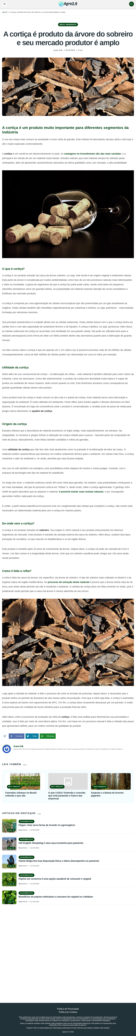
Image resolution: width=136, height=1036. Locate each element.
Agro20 (4, 12)
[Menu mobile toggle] (4, 4)
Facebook (19, 736)
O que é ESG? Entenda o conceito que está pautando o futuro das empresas (66, 795)
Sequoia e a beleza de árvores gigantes (107, 794)
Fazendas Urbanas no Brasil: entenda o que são (21, 794)
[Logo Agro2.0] (68, 4)
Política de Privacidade (68, 1009)
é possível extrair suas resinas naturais (81, 491)
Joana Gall (57, 50)
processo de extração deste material (68, 582)
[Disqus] (68, 948)
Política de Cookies (68, 1012)
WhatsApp (50, 736)
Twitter (34, 736)
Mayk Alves (23, 830)
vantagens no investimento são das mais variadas (92, 153)
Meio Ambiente (68, 24)
